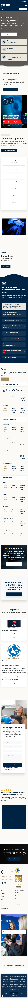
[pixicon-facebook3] (2, 883)
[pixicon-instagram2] (5, 883)
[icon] (14, 634)
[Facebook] (2, 9)
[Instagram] (4, 9)
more (22, 993)
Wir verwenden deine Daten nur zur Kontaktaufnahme (11, 768)
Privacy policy (15, 995)
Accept (14, 993)
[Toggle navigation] (26, 5)
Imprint (12, 995)
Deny (6, 993)
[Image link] (14, 111)
